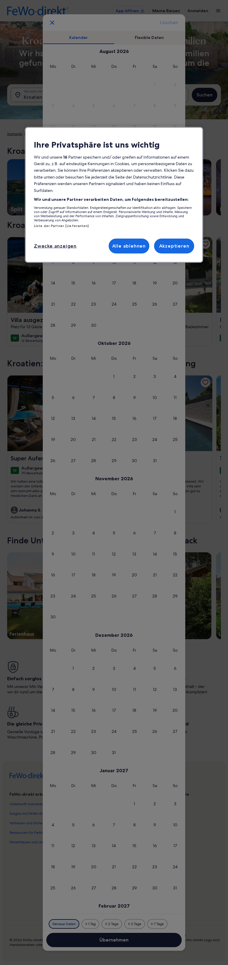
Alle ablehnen (129, 246)
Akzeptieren (174, 246)
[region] (114, 195)
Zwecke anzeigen (55, 246)
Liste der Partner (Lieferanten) (61, 225)
